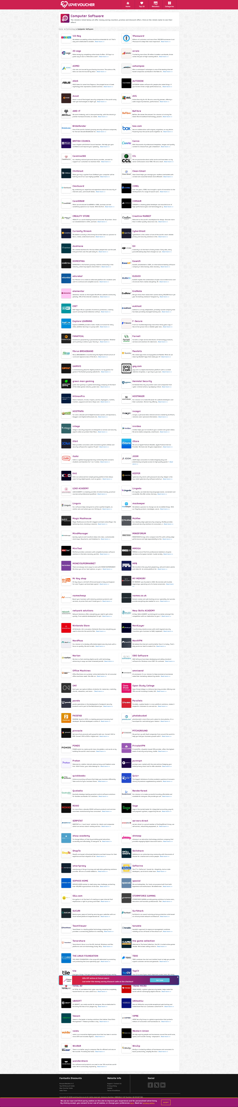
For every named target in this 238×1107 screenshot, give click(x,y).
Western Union (140, 1030)
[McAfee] (126, 521)
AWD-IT (76, 111)
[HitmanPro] (66, 398)
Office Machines (81, 670)
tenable (136, 925)
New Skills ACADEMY (143, 610)
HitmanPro (79, 396)
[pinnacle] (66, 733)
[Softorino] (126, 868)
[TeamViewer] (66, 928)
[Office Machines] (66, 673)
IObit (75, 441)
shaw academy (81, 835)
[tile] (66, 973)
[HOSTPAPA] (66, 413)
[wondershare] (66, 1063)
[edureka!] (66, 278)
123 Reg (77, 35)
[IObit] (66, 443)
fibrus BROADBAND (83, 351)
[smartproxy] (66, 868)
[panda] (66, 703)
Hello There (63, 1090)
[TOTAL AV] (66, 988)
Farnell (136, 336)
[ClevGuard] (66, 188)
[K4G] (66, 476)
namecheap (79, 595)
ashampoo (138, 66)
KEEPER (136, 473)
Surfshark (138, 910)
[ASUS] (66, 83)
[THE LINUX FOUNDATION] (66, 958)
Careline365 (79, 156)
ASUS (75, 81)
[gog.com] (126, 368)
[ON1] (66, 688)
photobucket (139, 715)
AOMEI (76, 66)
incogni (136, 411)
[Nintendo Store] (66, 628)
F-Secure (137, 321)
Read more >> (99, 41)
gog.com (137, 366)
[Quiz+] (126, 778)
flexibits (137, 351)
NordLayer (138, 625)
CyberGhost (138, 231)
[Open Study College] (126, 688)
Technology (70, 29)
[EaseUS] (126, 263)
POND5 (76, 745)
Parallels (137, 700)
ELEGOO (136, 276)
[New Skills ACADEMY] (126, 613)
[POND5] (66, 748)
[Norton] (66, 658)
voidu (76, 1030)
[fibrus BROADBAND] (66, 353)
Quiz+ (135, 775)
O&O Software (140, 655)
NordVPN (137, 640)
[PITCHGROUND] (126, 733)
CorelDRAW (78, 201)
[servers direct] (126, 823)
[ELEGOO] (126, 278)
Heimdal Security (142, 381)
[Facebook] (150, 1085)
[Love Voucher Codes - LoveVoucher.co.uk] (78, 4)
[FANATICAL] (66, 338)
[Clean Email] (126, 173)
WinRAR (77, 1045)
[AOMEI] (66, 68)
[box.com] (126, 128)
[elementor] (66, 293)
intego (76, 426)
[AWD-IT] (66, 113)
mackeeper (138, 503)
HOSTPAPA (78, 411)
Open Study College (143, 685)
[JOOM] (126, 458)
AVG (134, 96)
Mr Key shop (79, 578)
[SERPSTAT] (66, 823)
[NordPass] (66, 643)
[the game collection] (126, 943)
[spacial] (126, 883)
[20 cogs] (66, 53)
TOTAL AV (77, 985)
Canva (135, 141)
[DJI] (126, 248)
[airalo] (126, 53)
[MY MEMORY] (126, 581)
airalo (135, 51)
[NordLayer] (126, 628)
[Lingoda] (126, 491)
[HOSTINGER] (126, 398)
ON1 (75, 685)
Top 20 (142, 6)
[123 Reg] (66, 38)
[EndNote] (126, 293)
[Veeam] (66, 1018)
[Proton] (66, 763)
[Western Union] (126, 1033)
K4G (75, 473)
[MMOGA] (126, 551)
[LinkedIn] (162, 1085)
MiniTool (77, 548)
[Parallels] (126, 703)
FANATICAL (78, 336)
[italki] (66, 458)
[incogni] (126, 413)
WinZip (136, 1045)
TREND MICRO (139, 985)
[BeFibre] (126, 113)
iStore (135, 441)
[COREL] (126, 188)
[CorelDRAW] (66, 203)
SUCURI (76, 910)
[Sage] (126, 808)
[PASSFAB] (66, 718)
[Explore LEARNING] (66, 323)
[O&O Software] (126, 658)
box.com (137, 126)
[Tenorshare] (66, 943)
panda (76, 700)
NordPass (78, 640)
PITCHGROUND (140, 730)
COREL (135, 186)
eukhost (137, 306)
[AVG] (126, 98)
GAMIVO (77, 366)
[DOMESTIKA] (66, 263)
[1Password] (126, 38)
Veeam (76, 1015)
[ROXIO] (66, 808)
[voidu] (66, 1033)
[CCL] (126, 158)
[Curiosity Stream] (66, 233)
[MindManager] (66, 536)
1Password (138, 35)
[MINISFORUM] (126, 536)
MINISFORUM (139, 533)
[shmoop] (126, 838)
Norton (76, 655)
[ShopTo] (66, 853)
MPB (134, 563)
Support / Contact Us (114, 1083)
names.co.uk (139, 595)
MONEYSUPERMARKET (84, 563)
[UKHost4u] (126, 1003)
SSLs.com (77, 895)
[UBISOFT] (66, 1003)
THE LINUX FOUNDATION (85, 955)
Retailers (155, 6)
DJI (133, 246)
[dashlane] (66, 248)
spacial (136, 880)
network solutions (83, 610)
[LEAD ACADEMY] (66, 491)
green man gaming (83, 381)
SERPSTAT (78, 820)
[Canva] (126, 143)
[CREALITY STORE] (66, 218)
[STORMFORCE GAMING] (126, 898)
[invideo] (126, 428)
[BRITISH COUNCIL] (66, 143)
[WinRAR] (66, 1048)
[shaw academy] (66, 838)
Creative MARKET (141, 216)
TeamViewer (80, 925)
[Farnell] (126, 338)
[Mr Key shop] (66, 581)
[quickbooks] (66, 778)
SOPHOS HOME (80, 880)
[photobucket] (126, 718)
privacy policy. (149, 1103)
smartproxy (79, 865)
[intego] (66, 428)
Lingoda (136, 488)
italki (76, 456)
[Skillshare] (126, 853)
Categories (169, 6)
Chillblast (78, 171)
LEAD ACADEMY (81, 488)
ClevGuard (78, 186)
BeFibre (136, 111)
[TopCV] (126, 973)
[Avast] (66, 98)
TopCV (135, 970)
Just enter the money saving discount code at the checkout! (107, 981)
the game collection (143, 940)
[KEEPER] (126, 476)
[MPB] (126, 566)
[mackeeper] (126, 506)
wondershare (80, 1060)
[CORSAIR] (126, 203)
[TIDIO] (126, 958)
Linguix (77, 503)
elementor (78, 291)
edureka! (78, 276)
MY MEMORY (139, 578)
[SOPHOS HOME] (66, 883)
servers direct (140, 820)
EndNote (137, 291)
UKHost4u (137, 1000)
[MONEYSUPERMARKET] (66, 566)
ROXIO (76, 805)
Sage (135, 805)
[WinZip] (126, 1048)
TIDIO (135, 955)
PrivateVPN (138, 745)
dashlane (78, 246)
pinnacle (77, 730)
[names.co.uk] (126, 598)
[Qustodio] (66, 793)
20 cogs (77, 51)
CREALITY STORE (81, 216)
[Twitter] (156, 1085)
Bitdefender (79, 126)
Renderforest (139, 790)
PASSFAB (77, 715)
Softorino (137, 865)
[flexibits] (126, 353)
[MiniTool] (66, 551)
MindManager (80, 533)
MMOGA (136, 548)
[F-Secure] (126, 323)
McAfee (136, 518)
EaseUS (136, 261)
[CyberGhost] (126, 233)
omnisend (138, 670)
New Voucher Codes (66, 1088)
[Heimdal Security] (126, 383)
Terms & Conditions (113, 1090)
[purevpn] (126, 763)
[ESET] (66, 308)
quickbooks (79, 775)
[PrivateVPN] (126, 748)
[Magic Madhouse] (66, 521)
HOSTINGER (138, 396)
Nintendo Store (81, 625)
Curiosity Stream (82, 231)
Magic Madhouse (82, 518)
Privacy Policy (112, 1086)
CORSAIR (136, 201)
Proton (76, 760)
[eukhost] (126, 308)
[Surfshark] (126, 913)
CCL (134, 156)
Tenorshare (79, 940)
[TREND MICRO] (126, 988)
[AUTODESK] (126, 83)
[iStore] (126, 443)
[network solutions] (66, 613)
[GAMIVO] (66, 368)
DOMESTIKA (79, 261)
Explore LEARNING (82, 321)
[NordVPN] (126, 643)
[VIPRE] (126, 1018)
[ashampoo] (126, 68)
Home (128, 6)
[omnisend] (126, 673)
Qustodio (78, 790)
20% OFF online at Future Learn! (95, 978)
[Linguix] (66, 506)
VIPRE (135, 1015)
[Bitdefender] (66, 128)
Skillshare (138, 850)
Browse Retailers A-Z (67, 1083)
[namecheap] (66, 598)
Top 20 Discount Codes (67, 1086)
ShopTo (77, 850)
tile (74, 970)
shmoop (136, 835)
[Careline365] (66, 158)
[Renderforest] (126, 793)
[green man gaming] (66, 383)
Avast (76, 96)
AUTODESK (138, 81)
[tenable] (126, 928)
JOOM (135, 456)
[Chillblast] (66, 173)
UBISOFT (77, 1000)
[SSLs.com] (66, 898)
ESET (75, 306)
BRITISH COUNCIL (81, 141)
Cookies (109, 1088)
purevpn (137, 760)
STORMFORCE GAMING (144, 895)
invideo (136, 426)
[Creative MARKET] (126, 218)
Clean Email (139, 171)
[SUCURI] (66, 913)
